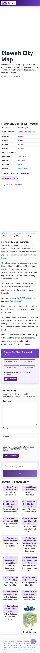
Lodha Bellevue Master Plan (29, 598)
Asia (12, 341)
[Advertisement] (20, 27)
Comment (7, 401)
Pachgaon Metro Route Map (10, 544)
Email (5, 436)
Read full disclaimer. (29, 647)
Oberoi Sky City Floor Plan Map (10, 583)
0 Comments (20, 236)
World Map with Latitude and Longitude (30, 548)
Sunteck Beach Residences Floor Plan (29, 568)
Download (11, 379)
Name (5, 428)
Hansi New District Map (10, 493)
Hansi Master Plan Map (30, 493)
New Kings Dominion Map (29, 630)
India (20, 164)
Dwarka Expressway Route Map (10, 568)
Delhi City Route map (28, 298)
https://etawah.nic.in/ (13, 301)
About (15, 650)
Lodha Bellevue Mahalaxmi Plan (10, 598)
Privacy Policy (30, 650)
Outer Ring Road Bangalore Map (10, 510)
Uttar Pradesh (23, 168)
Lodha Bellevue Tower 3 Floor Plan (10, 616)
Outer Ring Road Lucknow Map (29, 510)
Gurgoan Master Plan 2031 (10, 524)
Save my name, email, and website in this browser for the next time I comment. (18, 449)
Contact (21, 650)
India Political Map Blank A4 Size (30, 529)
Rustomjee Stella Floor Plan (29, 583)
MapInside (7, 650)
